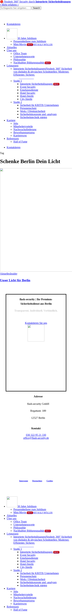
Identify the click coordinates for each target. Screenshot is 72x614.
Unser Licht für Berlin (15, 280)
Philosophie (19, 527)
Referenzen (13, 606)
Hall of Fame (20, 609)
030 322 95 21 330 (36, 434)
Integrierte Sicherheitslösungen (39, 552)
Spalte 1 (17, 548)
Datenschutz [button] (37, 481)
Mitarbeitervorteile (23, 594)
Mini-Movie (33, 512)
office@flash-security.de (36, 438)
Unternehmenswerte (24, 524)
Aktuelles (5, 273)
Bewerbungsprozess (24, 600)
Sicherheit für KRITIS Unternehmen (39, 573)
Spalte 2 (17, 570)
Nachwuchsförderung (24, 597)
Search (36, 8)
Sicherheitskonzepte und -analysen (38, 582)
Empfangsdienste (29, 558)
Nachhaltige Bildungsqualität (31, 530)
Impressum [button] (23, 481)
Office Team (20, 521)
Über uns (11, 518)
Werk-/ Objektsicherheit (32, 579)
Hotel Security (27, 561)
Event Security (28, 555)
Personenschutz (28, 576)
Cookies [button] (50, 481)
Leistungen (12, 533)
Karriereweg (20, 603)
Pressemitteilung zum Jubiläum (29, 509)
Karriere (11, 588)
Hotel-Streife (27, 564)
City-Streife (26, 567)
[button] (26, 77)
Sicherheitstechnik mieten (33, 585)
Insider (13, 273)
